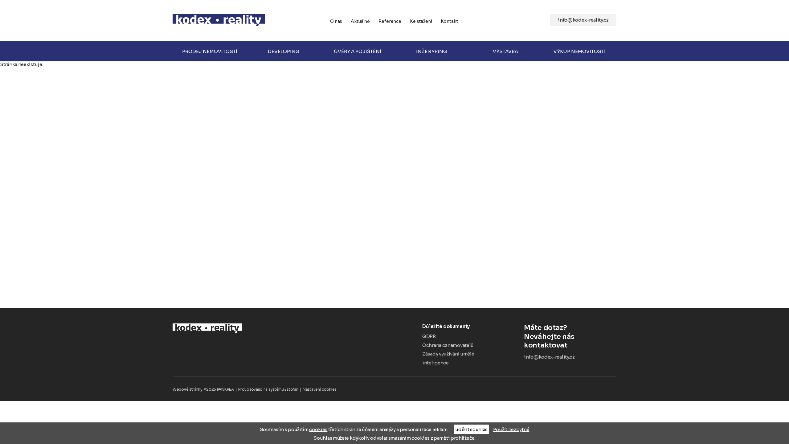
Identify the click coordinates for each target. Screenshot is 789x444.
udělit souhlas (471, 429)
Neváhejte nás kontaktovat (549, 336)
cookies (318, 429)
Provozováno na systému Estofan (268, 389)
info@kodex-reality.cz (583, 20)
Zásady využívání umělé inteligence (448, 358)
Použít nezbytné (511, 429)
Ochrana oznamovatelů (447, 345)
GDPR (429, 336)
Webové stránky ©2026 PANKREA (203, 389)
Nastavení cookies (320, 389)
